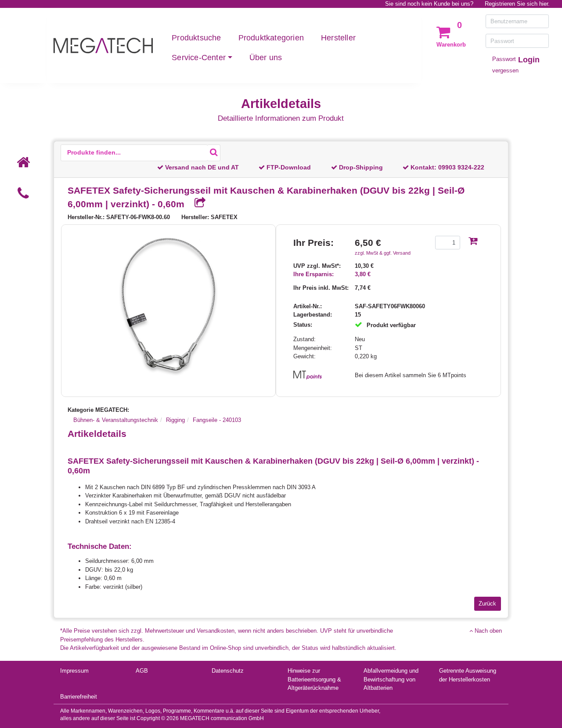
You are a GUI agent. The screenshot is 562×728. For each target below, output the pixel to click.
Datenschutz (228, 670)
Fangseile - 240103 (217, 420)
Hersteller (338, 37)
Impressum (74, 670)
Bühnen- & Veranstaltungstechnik (115, 420)
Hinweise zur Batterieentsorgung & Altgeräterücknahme (314, 679)
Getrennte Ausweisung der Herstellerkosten (467, 675)
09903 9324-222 (461, 167)
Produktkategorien (271, 37)
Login (529, 59)
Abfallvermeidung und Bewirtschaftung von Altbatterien (391, 679)
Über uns (265, 57)
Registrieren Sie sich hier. (517, 3)
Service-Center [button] (199, 57)
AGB (142, 670)
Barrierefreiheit (78, 696)
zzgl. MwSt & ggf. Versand (383, 253)
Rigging (175, 420)
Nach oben (487, 630)
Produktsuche (196, 37)
